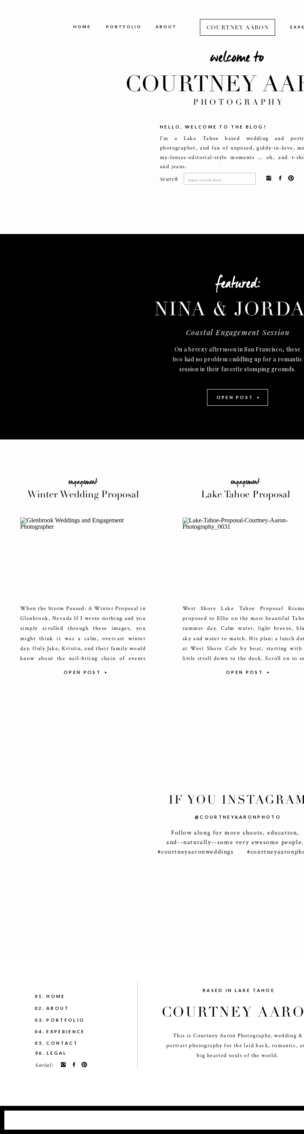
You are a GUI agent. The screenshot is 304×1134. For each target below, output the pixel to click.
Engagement (82, 482)
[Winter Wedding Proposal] (82, 556)
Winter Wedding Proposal (83, 494)
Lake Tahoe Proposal (245, 494)
